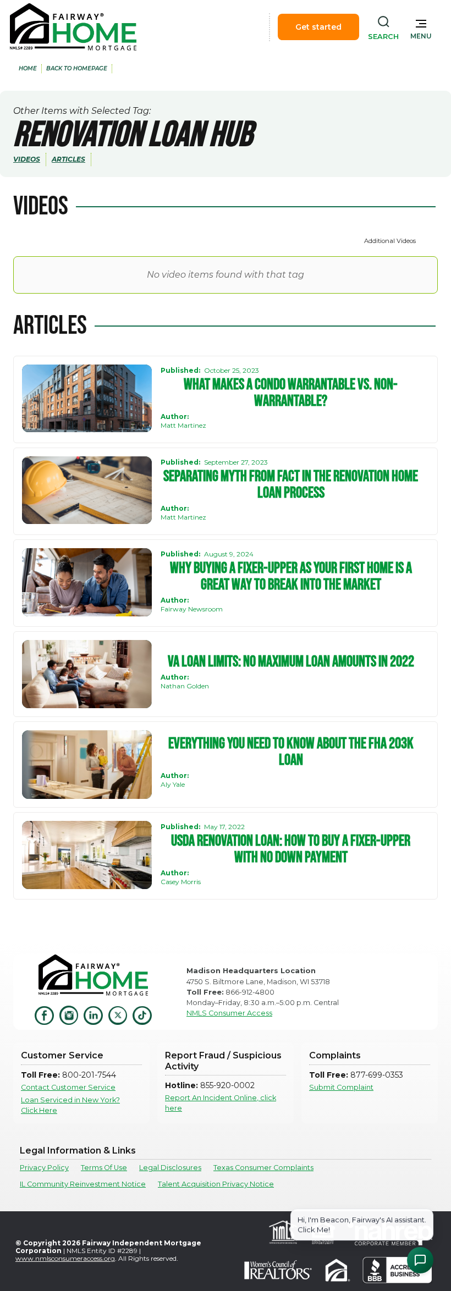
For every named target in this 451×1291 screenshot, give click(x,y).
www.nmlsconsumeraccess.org (65, 1258)
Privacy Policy (44, 1167)
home (28, 68)
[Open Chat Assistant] (420, 1260)
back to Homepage (76, 68)
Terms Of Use (104, 1167)
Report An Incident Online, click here (220, 1103)
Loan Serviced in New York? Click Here (70, 1105)
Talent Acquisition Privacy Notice (216, 1184)
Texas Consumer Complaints (263, 1167)
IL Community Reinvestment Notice (83, 1184)
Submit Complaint (341, 1087)
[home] (73, 27)
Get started (318, 27)
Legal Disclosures (170, 1167)
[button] (421, 26)
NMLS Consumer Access (229, 1013)
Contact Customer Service (68, 1087)
